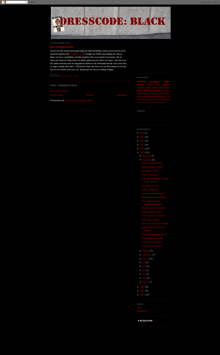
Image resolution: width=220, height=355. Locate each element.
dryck (139, 102)
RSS (139, 308)
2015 (142, 133)
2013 (142, 141)
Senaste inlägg (56, 95)
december (147, 156)
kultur (140, 90)
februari (146, 282)
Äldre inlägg (121, 95)
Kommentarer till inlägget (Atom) (79, 100)
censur (140, 87)
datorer (140, 84)
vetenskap (160, 102)
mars (144, 278)
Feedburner (142, 311)
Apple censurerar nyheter (152, 167)
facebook (144, 102)
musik (150, 84)
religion (166, 84)
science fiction (152, 96)
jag (162, 91)
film (144, 100)
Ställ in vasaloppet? (150, 189)
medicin (154, 94)
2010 (142, 152)
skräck (139, 100)
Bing (72, 54)
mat (168, 97)
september (147, 255)
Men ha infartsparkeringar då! (154, 234)
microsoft (66, 76)
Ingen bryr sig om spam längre (155, 223)
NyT (81, 54)
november (147, 160)
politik (141, 81)
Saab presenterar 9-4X (151, 212)
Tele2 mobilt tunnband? (152, 246)
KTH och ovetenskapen (152, 163)
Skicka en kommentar (59, 91)
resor (143, 96)
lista (148, 100)
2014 (142, 137)
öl (165, 102)
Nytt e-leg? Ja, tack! (150, 185)
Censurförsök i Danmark (152, 242)
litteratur (148, 90)
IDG (77, 54)
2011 (142, 148)
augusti (145, 258)
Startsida (90, 95)
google (153, 100)
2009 (142, 287)
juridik (150, 102)
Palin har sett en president (153, 216)
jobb (139, 96)
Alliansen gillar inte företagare (154, 197)
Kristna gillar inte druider (152, 238)
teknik (75, 76)
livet (157, 84)
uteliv (148, 87)
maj (144, 270)
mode (139, 94)
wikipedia (166, 100)
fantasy (166, 94)
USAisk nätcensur (149, 175)
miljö (160, 94)
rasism (154, 102)
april (144, 274)
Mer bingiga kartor (62, 46)
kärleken (146, 94)
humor (166, 87)
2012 (142, 145)
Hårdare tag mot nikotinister (154, 208)
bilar (167, 81)
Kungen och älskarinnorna (153, 193)
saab (159, 100)
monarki (162, 96)
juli (143, 262)
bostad (156, 90)
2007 (142, 295)
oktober (146, 251)
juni (144, 266)
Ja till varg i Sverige (150, 219)
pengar (155, 81)
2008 (142, 291)
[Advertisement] (152, 55)
